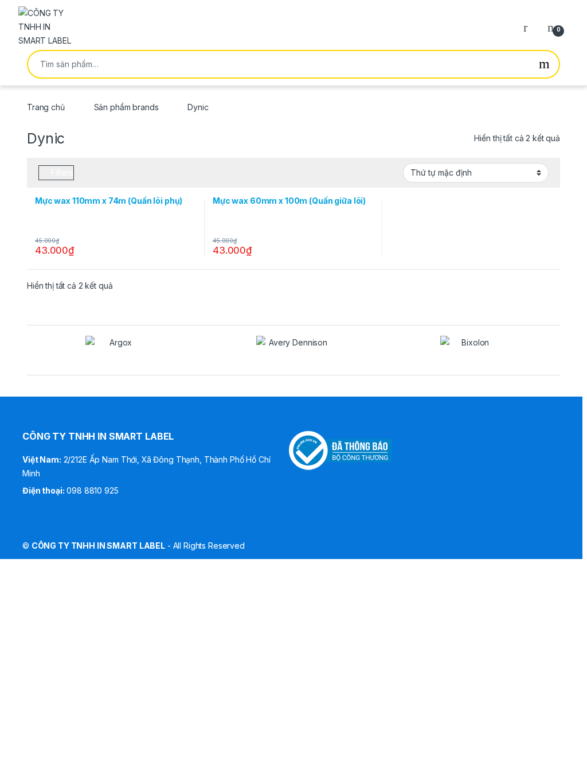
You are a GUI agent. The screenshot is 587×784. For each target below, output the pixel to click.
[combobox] (279, 64)
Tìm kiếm (544, 64)
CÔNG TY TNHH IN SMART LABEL (98, 545)
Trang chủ (46, 107)
